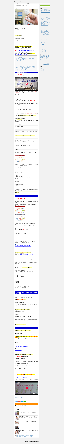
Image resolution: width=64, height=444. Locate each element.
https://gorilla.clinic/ (18, 350)
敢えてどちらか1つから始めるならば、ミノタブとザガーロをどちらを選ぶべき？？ (25, 67)
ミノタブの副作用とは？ (19, 60)
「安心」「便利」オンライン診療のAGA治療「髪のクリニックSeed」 (24, 50)
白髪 (41, 52)
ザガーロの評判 (18, 65)
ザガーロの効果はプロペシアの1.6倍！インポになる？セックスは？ (26, 254)
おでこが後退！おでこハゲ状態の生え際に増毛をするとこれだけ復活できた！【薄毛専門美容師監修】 (45, 10)
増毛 (46, 57)
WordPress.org (42, 70)
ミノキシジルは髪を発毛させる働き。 (20, 57)
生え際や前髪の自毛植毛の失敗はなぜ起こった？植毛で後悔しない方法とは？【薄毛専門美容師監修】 (45, 15)
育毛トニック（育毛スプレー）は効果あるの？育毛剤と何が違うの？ (25, 436)
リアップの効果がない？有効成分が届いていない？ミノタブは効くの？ (27, 416)
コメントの (42, 69)
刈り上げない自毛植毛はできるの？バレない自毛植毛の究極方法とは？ (25, 435)
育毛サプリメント (43, 48)
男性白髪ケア (46, 58)
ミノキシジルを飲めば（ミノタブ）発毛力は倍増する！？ (22, 59)
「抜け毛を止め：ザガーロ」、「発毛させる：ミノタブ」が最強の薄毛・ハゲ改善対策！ (25, 66)
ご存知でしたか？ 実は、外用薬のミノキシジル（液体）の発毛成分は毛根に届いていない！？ (26, 58)
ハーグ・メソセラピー (44, 50)
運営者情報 (28, 3)
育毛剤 (42, 61)
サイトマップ (22, 3)
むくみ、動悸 (19, 61)
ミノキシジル (47, 56)
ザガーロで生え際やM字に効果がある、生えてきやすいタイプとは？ (27, 411)
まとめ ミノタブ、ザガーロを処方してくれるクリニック (22, 68)
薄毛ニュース (43, 43)
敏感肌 (44, 58)
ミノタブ (25, 405)
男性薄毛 (29, 405)
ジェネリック (43, 55)
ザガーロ (27, 405)
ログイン (42, 67)
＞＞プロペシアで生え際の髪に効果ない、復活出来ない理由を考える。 (22, 245)
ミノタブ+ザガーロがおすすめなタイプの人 (21, 69)
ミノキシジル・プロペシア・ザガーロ (20, 405)
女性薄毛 (41, 58)
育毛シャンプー (43, 49)
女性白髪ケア (48, 57)
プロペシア (46, 55)
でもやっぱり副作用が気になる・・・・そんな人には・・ (22, 70)
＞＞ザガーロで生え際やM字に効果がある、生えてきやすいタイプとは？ (23, 246)
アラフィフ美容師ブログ (18, 1)
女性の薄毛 (43, 44)
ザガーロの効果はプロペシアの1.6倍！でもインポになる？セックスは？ (27, 421)
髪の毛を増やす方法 (44, 64)
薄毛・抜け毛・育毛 (43, 42)
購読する (41, 5)
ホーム (17, 3)
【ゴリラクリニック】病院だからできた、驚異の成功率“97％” (21, 346)
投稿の (42, 68)
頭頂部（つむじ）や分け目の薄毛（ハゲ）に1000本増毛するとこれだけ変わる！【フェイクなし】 (45, 37)
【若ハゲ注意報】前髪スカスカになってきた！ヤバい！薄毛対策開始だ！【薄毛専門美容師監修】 (45, 29)
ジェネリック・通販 (44, 51)
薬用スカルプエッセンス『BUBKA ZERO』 (19, 397)
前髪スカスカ (43, 57)
